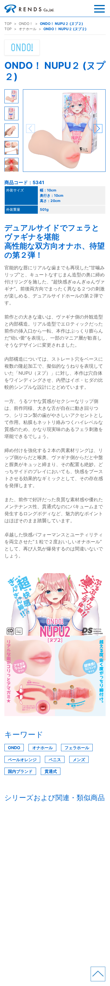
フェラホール (77, 747)
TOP (8, 23)
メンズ (79, 759)
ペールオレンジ (22, 759)
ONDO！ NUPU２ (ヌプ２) (61, 23)
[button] (98, 128)
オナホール (27, 29)
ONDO (14, 747)
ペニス (55, 759)
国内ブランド (20, 771)
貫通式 (51, 771)
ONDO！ (26, 23)
